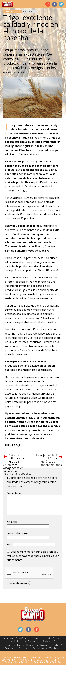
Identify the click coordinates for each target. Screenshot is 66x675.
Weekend (54, 648)
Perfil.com (8, 637)
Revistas (46, 641)
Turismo (32, 641)
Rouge (59, 637)
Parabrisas (38, 648)
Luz (19, 644)
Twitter (61, 4)
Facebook (54, 4)
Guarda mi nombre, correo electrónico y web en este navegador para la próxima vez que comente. (33, 556)
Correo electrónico (19, 533)
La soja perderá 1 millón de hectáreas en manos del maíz (49, 460)
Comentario (14, 493)
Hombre (30, 644)
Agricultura (12, 11)
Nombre (13, 521)
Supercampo (7, 4)
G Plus (47, 4)
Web (9, 544)
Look (24, 648)
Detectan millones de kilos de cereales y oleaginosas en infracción (13, 463)
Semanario (11, 648)
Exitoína (18, 641)
